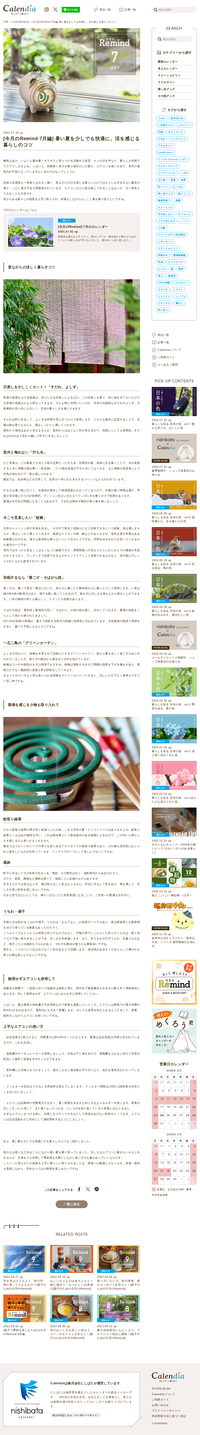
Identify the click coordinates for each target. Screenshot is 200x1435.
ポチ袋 (161, 179)
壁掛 (181, 269)
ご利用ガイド (166, 357)
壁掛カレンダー (168, 61)
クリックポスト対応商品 (171, 234)
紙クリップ (184, 193)
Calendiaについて (169, 349)
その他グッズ (166, 95)
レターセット (165, 241)
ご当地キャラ (165, 125)
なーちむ (178, 186)
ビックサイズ (175, 262)
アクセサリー (166, 82)
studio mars (165, 152)
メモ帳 (161, 227)
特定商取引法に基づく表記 (169, 1416)
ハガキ (184, 173)
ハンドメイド (178, 138)
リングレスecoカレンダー (172, 159)
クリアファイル (166, 173)
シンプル (181, 296)
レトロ (161, 269)
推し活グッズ (166, 89)
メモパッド (184, 125)
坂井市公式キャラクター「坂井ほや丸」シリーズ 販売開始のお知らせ (174, 942)
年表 (160, 262)
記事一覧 (130, 9)
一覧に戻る (71, 1204)
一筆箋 (177, 200)
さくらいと (184, 214)
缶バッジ (163, 186)
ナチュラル (164, 303)
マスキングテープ (168, 166)
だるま (161, 138)
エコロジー (181, 282)
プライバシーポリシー (166, 1410)
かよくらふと (165, 207)
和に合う (163, 310)
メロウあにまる (166, 221)
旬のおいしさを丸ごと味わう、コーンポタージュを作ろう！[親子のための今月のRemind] (71, 1334)
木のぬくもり (165, 214)
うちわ (161, 118)
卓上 (160, 275)
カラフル (163, 289)
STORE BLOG (161, 1388)
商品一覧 (105, 9)
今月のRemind (20, 22)
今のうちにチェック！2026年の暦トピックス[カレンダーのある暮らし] (174, 848)
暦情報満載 (179, 255)
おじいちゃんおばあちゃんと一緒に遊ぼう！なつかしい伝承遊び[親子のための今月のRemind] (71, 1284)
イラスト (178, 289)
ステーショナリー (169, 75)
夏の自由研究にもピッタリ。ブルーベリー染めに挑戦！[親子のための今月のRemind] (118, 1334)
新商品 (172, 275)
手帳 (160, 132)
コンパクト (164, 296)
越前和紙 (163, 200)
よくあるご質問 (168, 364)
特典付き (163, 255)
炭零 (183, 179)
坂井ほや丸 (177, 118)
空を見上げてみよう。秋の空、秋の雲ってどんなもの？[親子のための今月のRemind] (24, 1284)
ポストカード (175, 132)
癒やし (179, 303)
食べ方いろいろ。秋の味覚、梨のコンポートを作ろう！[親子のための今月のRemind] (118, 1284)
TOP (5, 22)
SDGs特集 (164, 282)
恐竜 (173, 179)
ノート (184, 221)
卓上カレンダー (168, 68)
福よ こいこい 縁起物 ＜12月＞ (172, 895)
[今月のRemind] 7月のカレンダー (83, 226)
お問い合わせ (160, 1405)
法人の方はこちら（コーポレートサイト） (75, 1415)
